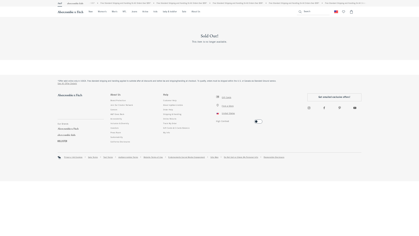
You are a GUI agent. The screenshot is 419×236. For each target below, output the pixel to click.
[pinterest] (339, 107)
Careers (113, 110)
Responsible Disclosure (274, 157)
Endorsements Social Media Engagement (186, 157)
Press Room (115, 133)
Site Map (214, 157)
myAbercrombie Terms (128, 157)
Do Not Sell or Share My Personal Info (241, 157)
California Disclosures (120, 142)
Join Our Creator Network (121, 105)
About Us (195, 12)
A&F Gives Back (117, 114)
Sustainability (116, 137)
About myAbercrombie (173, 105)
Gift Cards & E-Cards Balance (176, 128)
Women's (102, 12)
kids (155, 12)
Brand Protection (118, 100)
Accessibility (116, 119)
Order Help (168, 110)
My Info (166, 133)
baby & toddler (170, 12)
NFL (124, 12)
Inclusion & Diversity (119, 123)
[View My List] (344, 12)
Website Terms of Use (153, 157)
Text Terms (108, 157)
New (91, 12)
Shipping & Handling (172, 114)
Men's (114, 12)
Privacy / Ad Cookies (73, 157)
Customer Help (169, 100)
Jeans (134, 12)
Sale (184, 12)
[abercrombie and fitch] (70, 12)
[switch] (217, 120)
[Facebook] (324, 107)
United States (228, 114)
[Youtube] (354, 107)
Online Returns (169, 119)
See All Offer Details (67, 84)
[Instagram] (309, 107)
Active (145, 12)
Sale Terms (93, 157)
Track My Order (170, 123)
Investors (114, 128)
